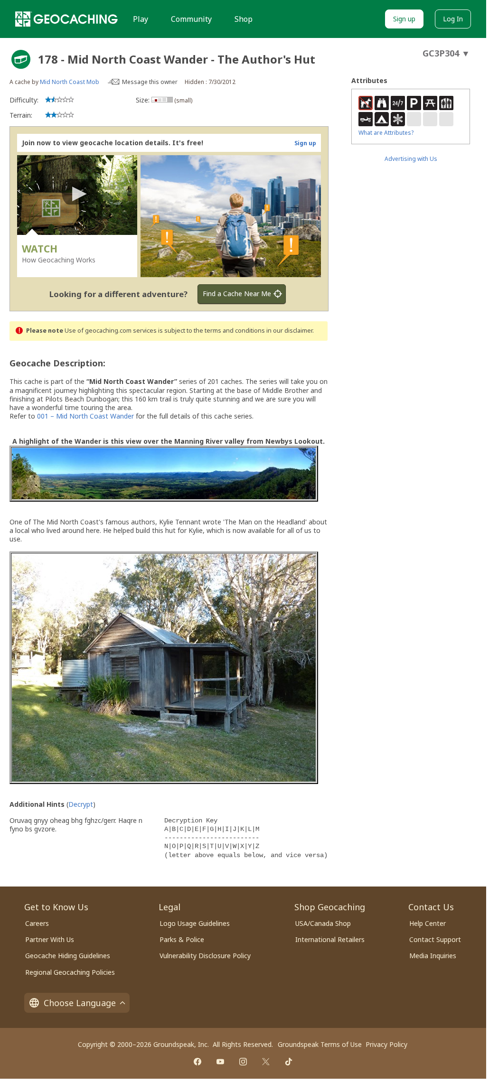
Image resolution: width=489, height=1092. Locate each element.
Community (191, 19)
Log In (453, 18)
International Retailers (330, 939)
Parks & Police (182, 939)
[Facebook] (197, 1061)
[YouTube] (220, 1061)
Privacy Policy (386, 1044)
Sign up (404, 18)
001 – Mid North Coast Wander (85, 415)
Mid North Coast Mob (69, 82)
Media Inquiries (432, 955)
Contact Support (435, 939)
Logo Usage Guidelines (195, 923)
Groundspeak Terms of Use (320, 1044)
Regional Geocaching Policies (70, 972)
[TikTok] (288, 1061)
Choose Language (80, 1002)
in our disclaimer (289, 331)
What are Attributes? (386, 133)
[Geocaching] (66, 18)
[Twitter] (266, 1061)
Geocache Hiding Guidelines (67, 955)
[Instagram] (243, 1061)
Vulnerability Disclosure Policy (205, 955)
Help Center (427, 923)
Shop (244, 19)
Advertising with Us (411, 159)
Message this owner (150, 82)
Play (140, 19)
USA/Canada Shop (323, 923)
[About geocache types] (20, 59)
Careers (37, 923)
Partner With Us (49, 939)
